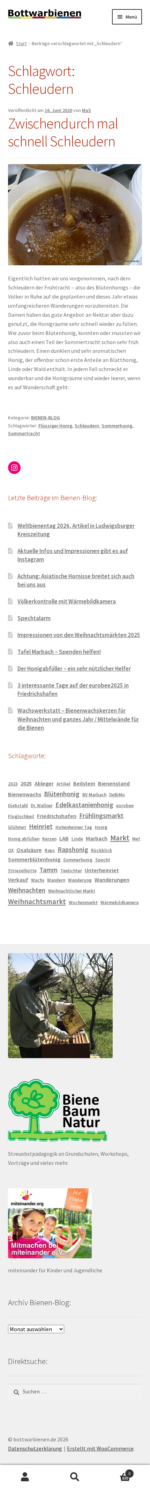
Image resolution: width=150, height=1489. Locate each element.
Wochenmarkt (83, 903)
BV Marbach (94, 795)
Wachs (37, 880)
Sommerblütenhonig (34, 859)
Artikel (63, 784)
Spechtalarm (34, 618)
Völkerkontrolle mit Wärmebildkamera (66, 601)
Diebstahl (18, 806)
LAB (64, 838)
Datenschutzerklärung (35, 1448)
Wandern (56, 880)
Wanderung (80, 880)
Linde (77, 839)
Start (21, 43)
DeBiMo (117, 795)
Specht (102, 860)
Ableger (44, 783)
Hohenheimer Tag (73, 827)
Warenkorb (115, 1471)
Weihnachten (26, 890)
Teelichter (71, 871)
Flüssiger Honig (55, 425)
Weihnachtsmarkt (37, 901)
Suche (75, 1477)
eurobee (125, 806)
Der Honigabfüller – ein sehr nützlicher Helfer (74, 668)
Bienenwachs (24, 794)
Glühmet (17, 827)
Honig (101, 827)
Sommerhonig (117, 425)
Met (136, 839)
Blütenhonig (62, 794)
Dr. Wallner (42, 806)
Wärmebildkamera (119, 903)
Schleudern (87, 425)
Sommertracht (24, 433)
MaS (86, 110)
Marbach (96, 838)
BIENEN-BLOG (45, 417)
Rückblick (101, 850)
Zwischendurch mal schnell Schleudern (63, 132)
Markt (119, 838)
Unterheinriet (102, 870)
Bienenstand (114, 783)
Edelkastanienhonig (84, 805)
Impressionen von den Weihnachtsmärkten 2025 (78, 635)
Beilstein (84, 783)
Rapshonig (73, 849)
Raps (50, 850)
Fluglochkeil (21, 816)
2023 (13, 784)
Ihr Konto (25, 1477)
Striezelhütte (22, 871)
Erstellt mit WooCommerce (100, 1448)
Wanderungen (112, 879)
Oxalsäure (29, 850)
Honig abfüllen (23, 839)
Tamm (48, 870)
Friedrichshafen (56, 816)
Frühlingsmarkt (101, 815)
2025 (26, 783)
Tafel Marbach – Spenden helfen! (59, 652)
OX (11, 850)
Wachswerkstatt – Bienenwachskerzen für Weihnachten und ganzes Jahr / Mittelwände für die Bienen (78, 719)
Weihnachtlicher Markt (71, 891)
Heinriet (41, 826)
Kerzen (49, 839)
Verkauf (18, 879)
